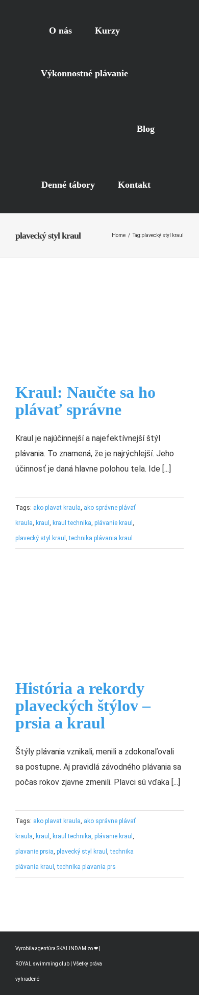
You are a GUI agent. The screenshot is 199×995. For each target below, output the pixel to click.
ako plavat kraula (57, 507)
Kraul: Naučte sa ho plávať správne (85, 401)
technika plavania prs (86, 866)
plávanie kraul (113, 522)
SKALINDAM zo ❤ (78, 948)
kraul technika (72, 522)
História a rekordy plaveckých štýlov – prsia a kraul (83, 705)
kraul (42, 522)
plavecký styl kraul (40, 538)
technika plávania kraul (101, 538)
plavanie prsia (34, 851)
